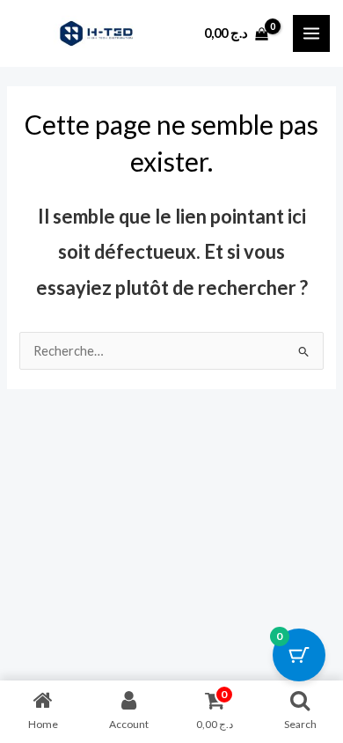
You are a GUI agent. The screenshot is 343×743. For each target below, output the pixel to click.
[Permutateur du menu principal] (311, 33)
